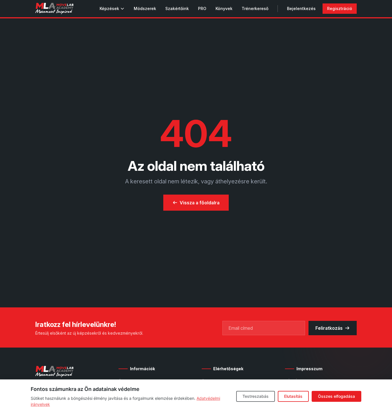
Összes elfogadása (336, 396)
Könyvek (224, 8)
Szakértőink (177, 8)
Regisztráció (339, 8)
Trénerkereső (255, 8)
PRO (202, 8)
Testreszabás (255, 396)
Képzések (109, 8)
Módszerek (145, 8)
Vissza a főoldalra (200, 202)
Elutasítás (293, 396)
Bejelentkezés (301, 8)
